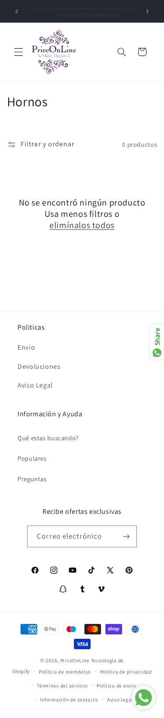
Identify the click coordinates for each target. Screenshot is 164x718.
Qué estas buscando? (48, 438)
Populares (32, 458)
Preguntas (32, 479)
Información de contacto (69, 699)
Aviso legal (120, 699)
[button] (18, 52)
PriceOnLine (75, 660)
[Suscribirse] (126, 536)
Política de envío (116, 685)
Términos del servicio (62, 685)
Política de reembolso (65, 671)
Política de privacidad (126, 671)
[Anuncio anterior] (16, 11)
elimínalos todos (82, 225)
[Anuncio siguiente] (147, 11)
